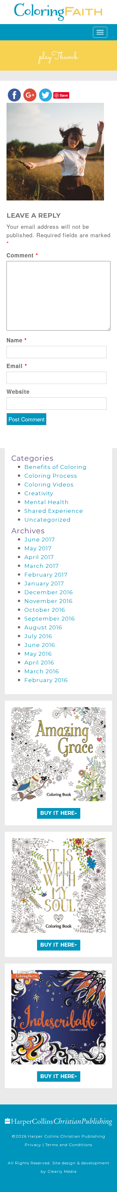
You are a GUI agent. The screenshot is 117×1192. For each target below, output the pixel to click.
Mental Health (46, 502)
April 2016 (39, 662)
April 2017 (39, 557)
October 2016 (44, 610)
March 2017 (41, 566)
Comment (22, 255)
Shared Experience (53, 511)
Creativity (38, 493)
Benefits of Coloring (55, 467)
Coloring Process (50, 476)
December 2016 (48, 592)
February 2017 (46, 574)
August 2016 (43, 627)
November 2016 (48, 601)
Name (16, 340)
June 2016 (39, 645)
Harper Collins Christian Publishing (66, 1136)
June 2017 (39, 539)
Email (16, 366)
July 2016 (38, 636)
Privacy (33, 1144)
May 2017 (38, 548)
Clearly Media (62, 1171)
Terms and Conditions (68, 1144)
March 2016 (41, 671)
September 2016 (49, 618)
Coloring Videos (49, 484)
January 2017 (44, 583)
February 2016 (46, 680)
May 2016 (38, 654)
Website (18, 391)
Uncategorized (47, 519)
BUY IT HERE (57, 813)
